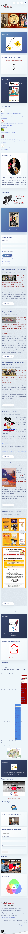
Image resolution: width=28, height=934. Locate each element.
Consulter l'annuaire (14, 658)
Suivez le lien (14, 186)
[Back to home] (7, 6)
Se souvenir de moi (8, 251)
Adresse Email (6, 836)
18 (22, 608)
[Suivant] (18, 612)
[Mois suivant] (4, 666)
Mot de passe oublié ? (7, 259)
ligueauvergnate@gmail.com (8, 917)
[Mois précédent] (2, 666)
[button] (13, 9)
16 (16, 608)
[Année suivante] (3, 666)
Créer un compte (6, 263)
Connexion (7, 255)
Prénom (4, 841)
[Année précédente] (1, 666)
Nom (3, 845)
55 (15, 611)
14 (11, 608)
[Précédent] (3, 609)
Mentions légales (23, 925)
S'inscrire (14, 656)
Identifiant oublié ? (6, 261)
